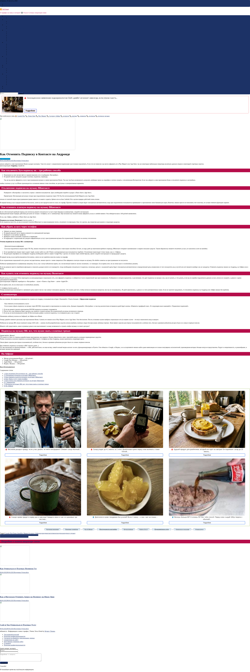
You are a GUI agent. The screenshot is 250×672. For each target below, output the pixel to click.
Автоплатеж (12, 40)
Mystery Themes (50, 631)
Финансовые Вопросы (15, 47)
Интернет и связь (9, 67)
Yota (5, 42)
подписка (92, 116)
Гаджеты (7, 74)
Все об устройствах (14, 76)
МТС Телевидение (14, 35)
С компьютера (9, 382)
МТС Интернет (13, 33)
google (10, 69)
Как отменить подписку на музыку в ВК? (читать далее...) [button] (19, 345)
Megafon (6, 25)
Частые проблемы (14, 79)
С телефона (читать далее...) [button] (9, 288)
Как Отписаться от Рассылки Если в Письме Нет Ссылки (19, 535)
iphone (10, 83)
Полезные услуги (13, 63)
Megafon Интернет (14, 26)
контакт (74, 116)
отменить (83, 116)
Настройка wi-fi (13, 53)
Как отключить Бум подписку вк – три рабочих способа (23, 373)
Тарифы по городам (14, 46)
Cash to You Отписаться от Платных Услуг (18, 625)
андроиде (66, 116)
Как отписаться (9, 56)
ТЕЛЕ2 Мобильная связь (16, 21)
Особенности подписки (16, 58)
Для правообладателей (11, 634)
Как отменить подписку (16, 60)
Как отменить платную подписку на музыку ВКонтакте (23, 377)
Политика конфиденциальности (14, 636)
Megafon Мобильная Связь (16, 28)
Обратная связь (9, 6)
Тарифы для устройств (15, 44)
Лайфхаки (11, 55)
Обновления (12, 81)
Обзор (6, 86)
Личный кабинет (13, 51)
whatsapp (11, 72)
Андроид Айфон (54, 116)
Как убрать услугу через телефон (15, 379)
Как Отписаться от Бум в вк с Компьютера (14, 537)
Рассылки (11, 62)
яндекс (10, 70)
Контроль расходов (14, 37)
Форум (6, 88)
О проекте (7, 643)
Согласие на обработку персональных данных (19, 638)
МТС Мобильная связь (15, 32)
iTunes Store (32, 116)
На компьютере (13, 77)
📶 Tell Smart (4, 9)
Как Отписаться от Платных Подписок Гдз (18, 569)
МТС (5, 30)
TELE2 (6, 19)
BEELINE (7, 16)
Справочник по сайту (11, 640)
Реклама (6, 4)
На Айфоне (8, 386)
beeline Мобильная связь (16, 18)
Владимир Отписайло (21, 160)
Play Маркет (42, 116)
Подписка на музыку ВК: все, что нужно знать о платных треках (26, 384)
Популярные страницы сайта (13, 641)
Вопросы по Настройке (15, 49)
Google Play (8, 65)
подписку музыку (104, 116)
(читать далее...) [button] (16, 220)
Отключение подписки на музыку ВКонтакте (20, 375)
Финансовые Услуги (14, 39)
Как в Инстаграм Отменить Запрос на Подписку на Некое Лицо (27, 597)
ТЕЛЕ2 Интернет (13, 23)
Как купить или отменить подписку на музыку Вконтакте (24, 380)
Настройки (11, 84)
